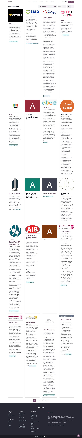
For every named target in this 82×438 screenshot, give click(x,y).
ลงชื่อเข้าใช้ (65, 1)
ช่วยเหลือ (52, 1)
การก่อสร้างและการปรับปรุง (48, 196)
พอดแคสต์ (32, 423)
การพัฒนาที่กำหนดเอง (23, 420)
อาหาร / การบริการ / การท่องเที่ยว (49, 395)
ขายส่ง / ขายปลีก (66, 35)
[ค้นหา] (64, 6)
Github (9, 423)
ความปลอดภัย (33, 431)
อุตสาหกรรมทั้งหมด (44, 6)
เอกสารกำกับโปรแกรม (12, 415)
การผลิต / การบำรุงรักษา (14, 41)
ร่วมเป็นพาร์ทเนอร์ (22, 427)
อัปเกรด (20, 418)
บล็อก (32, 424)
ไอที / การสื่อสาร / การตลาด (14, 311)
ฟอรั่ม (9, 416)
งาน (31, 419)
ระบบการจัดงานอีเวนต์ (35, 421)
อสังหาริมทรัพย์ (18, 209)
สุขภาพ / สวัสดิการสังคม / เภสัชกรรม (32, 43)
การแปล (9, 426)
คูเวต (54, 6)
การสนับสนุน (21, 417)
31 (45, 400)
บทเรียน (9, 413)
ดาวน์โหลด (10, 421)
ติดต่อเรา (32, 418)
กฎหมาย (32, 428)
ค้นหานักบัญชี (21, 424)
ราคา (47, 1)
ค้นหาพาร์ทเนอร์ (22, 426)
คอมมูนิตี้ (41, 1)
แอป (29, 1)
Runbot (9, 425)
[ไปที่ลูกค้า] (15, 15)
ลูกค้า (32, 426)
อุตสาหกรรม (35, 1)
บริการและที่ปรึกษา (30, 282)
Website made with (39, 436)
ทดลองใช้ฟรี (71, 1)
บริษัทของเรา (33, 413)
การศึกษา (45, 142)
